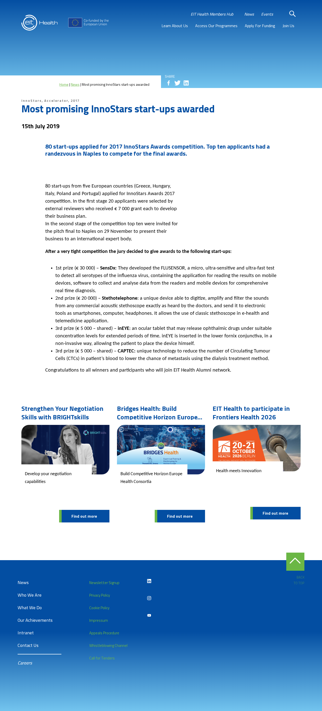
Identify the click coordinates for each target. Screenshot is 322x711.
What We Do (30, 607)
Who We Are (30, 595)
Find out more (84, 516)
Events (267, 14)
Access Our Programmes (216, 26)
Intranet (26, 632)
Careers (25, 662)
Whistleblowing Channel (108, 645)
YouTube (149, 615)
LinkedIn (149, 581)
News (249, 14)
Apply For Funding (260, 26)
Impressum (98, 620)
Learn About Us (175, 26)
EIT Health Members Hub (212, 14)
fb (168, 82)
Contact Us (28, 645)
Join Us (288, 26)
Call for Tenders (102, 658)
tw (177, 82)
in (186, 82)
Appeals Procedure (104, 633)
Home (63, 84)
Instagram (149, 598)
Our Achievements (35, 620)
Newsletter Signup (104, 583)
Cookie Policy (99, 608)
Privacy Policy (99, 595)
